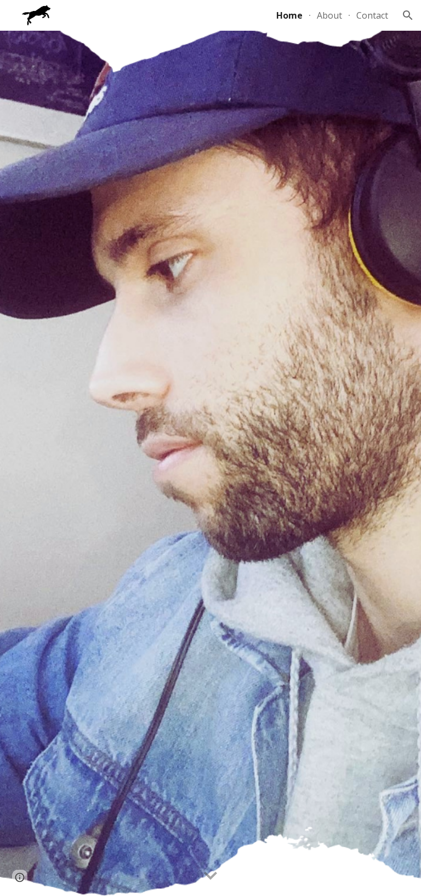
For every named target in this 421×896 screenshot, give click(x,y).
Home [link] (289, 15)
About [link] (329, 15)
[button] (408, 15)
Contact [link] (372, 15)
